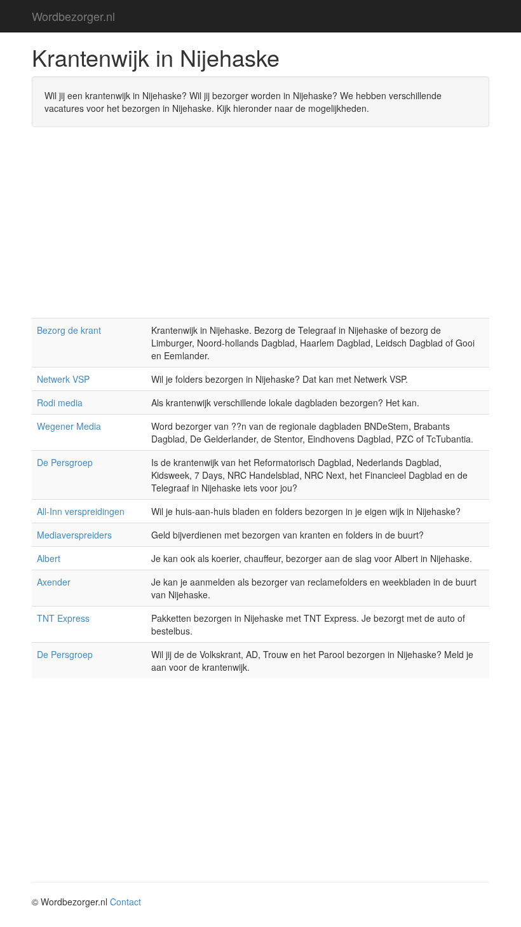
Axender (54, 581)
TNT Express (63, 618)
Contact (125, 901)
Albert (48, 558)
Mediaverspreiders (74, 534)
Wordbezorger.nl (73, 16)
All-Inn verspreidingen (81, 511)
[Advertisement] (260, 229)
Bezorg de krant (69, 330)
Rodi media (60, 402)
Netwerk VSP (63, 379)
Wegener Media (69, 426)
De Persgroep (65, 462)
